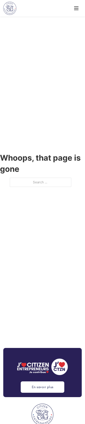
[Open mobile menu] (76, 8)
